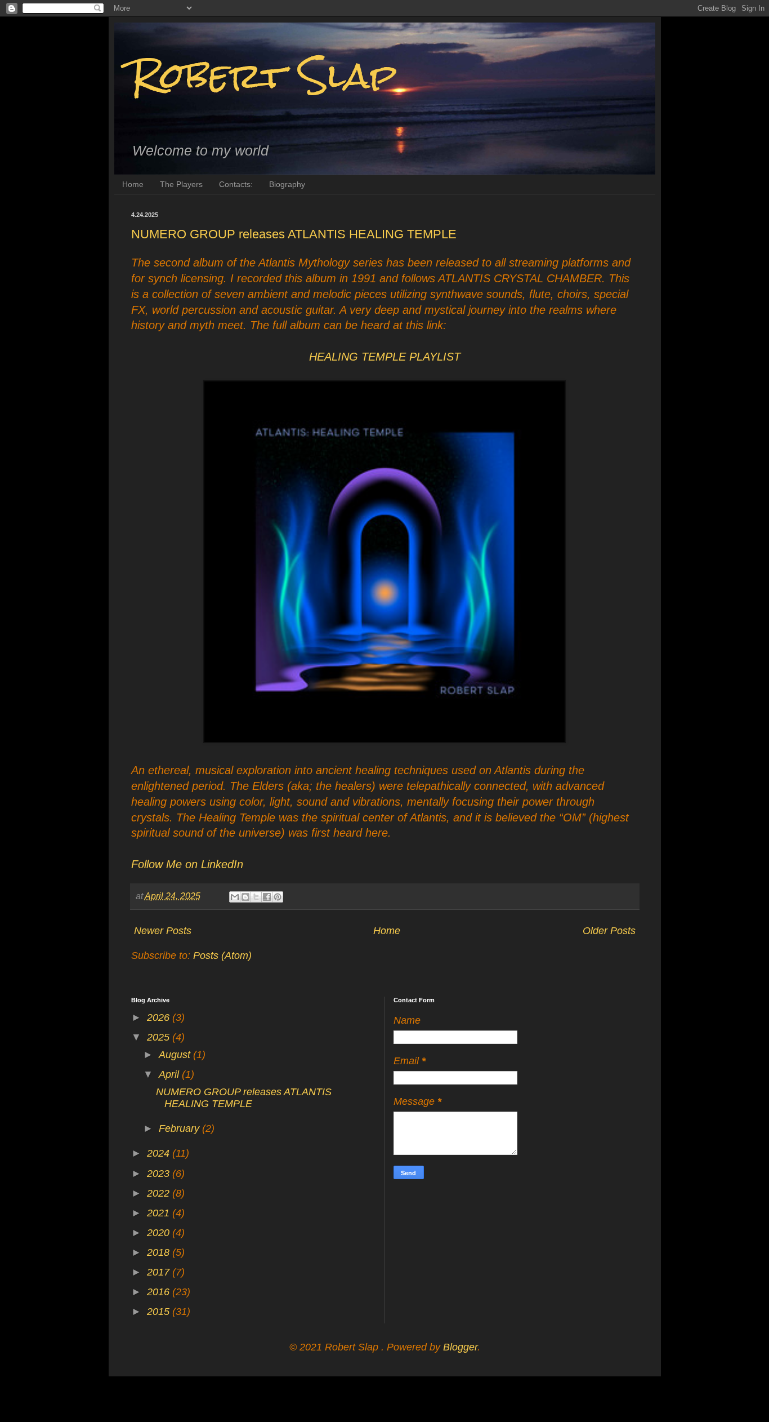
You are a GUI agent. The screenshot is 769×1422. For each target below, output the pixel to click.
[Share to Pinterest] (277, 897)
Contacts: (236, 184)
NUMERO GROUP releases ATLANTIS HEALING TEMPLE (294, 234)
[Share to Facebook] (266, 897)
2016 (159, 1291)
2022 (159, 1193)
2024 (159, 1153)
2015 (159, 1311)
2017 (159, 1272)
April (170, 1074)
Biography (287, 184)
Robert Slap (264, 75)
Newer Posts (162, 930)
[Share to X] (256, 897)
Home (133, 184)
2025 (159, 1037)
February (180, 1128)
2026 (159, 1017)
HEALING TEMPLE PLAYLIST (384, 356)
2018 (159, 1252)
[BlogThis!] (245, 897)
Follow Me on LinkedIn (187, 864)
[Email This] (234, 897)
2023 (159, 1173)
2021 (159, 1213)
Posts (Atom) (222, 955)
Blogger (460, 1347)
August (176, 1054)
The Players (181, 184)
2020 (159, 1232)
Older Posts (609, 930)
